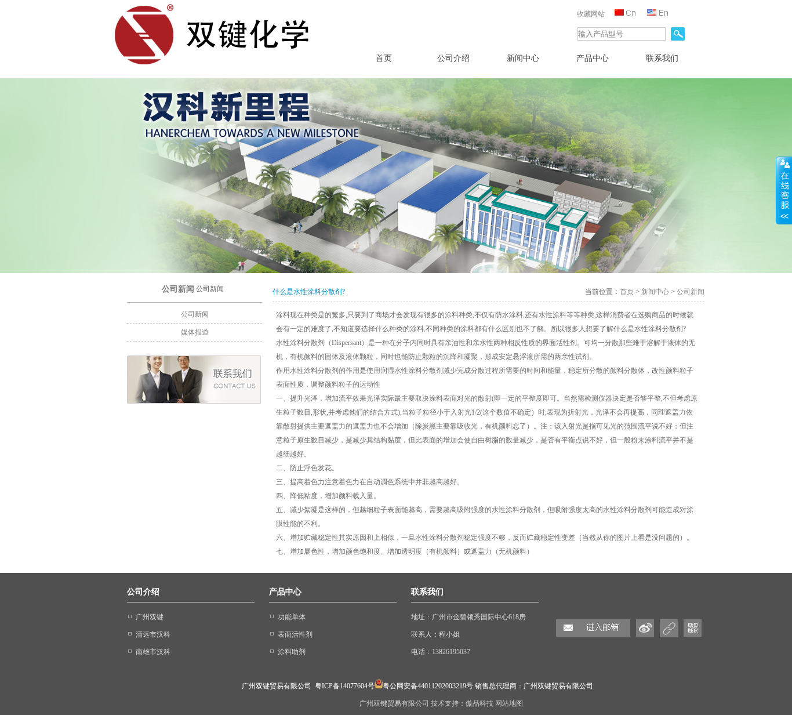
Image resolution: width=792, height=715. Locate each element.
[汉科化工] (216, 67)
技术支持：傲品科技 (463, 703)
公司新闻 (195, 314)
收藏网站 (591, 14)
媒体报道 (195, 332)
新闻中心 (655, 292)
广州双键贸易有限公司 (395, 703)
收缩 (784, 191)
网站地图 (509, 703)
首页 (627, 292)
